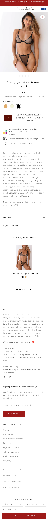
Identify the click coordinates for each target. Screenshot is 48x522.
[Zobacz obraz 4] (25, 76)
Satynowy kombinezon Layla (16, 351)
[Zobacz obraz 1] (17, 76)
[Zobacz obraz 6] (31, 76)
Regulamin (8, 434)
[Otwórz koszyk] (38, 9)
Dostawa (7, 217)
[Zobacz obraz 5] (28, 76)
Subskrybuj (14, 414)
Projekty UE (8, 460)
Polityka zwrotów (11, 456)
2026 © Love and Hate (24, 499)
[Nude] (5, 106)
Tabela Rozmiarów (10, 509)
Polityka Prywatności (13, 439)
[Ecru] (12, 106)
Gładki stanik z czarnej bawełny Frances (21, 354)
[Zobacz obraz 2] (19, 76)
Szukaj (6, 430)
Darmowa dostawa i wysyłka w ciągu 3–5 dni (26, 139)
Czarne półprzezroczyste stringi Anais (24, 274)
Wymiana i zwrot (10, 226)
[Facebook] (4, 377)
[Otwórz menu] (3, 9)
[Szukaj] (33, 9)
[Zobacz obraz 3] (22, 76)
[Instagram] (10, 377)
